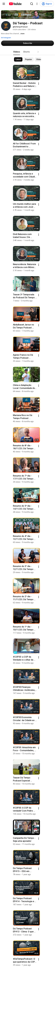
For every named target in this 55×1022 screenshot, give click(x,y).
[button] (38, 52)
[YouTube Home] (15, 4)
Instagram (7, 38)
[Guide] (3, 3)
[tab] (16, 52)
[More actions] (38, 83)
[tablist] (27, 52)
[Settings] (37, 3)
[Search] (31, 3)
